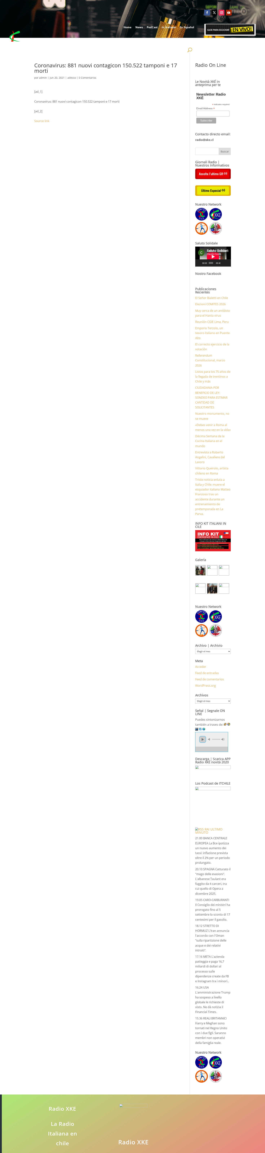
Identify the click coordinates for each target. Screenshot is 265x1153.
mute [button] (209, 739)
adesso (71, 77)
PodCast (152, 27)
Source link (41, 121)
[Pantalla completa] (227, 263)
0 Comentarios (87, 77)
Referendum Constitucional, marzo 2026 (210, 360)
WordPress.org (205, 686)
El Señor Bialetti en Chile (211, 298)
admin (43, 77)
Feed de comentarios (209, 679)
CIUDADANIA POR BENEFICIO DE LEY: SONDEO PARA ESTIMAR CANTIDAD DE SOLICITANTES (211, 397)
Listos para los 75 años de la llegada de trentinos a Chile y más (212, 376)
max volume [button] (223, 739)
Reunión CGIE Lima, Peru (212, 322)
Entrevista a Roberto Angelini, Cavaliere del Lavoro (210, 457)
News (139, 27)
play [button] (202, 739)
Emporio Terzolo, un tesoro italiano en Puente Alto (212, 333)
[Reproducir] (200, 263)
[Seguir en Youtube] (229, 12)
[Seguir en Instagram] (221, 12)
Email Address (205, 108)
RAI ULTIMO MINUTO (208, 831)
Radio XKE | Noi (180, 41)
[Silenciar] (223, 263)
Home (127, 27)
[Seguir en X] (214, 12)
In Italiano (169, 27)
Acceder (200, 667)
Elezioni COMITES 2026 (210, 304)
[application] (213, 257)
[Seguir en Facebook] (207, 12)
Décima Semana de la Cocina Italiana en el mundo (209, 441)
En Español (187, 27)
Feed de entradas (207, 673)
